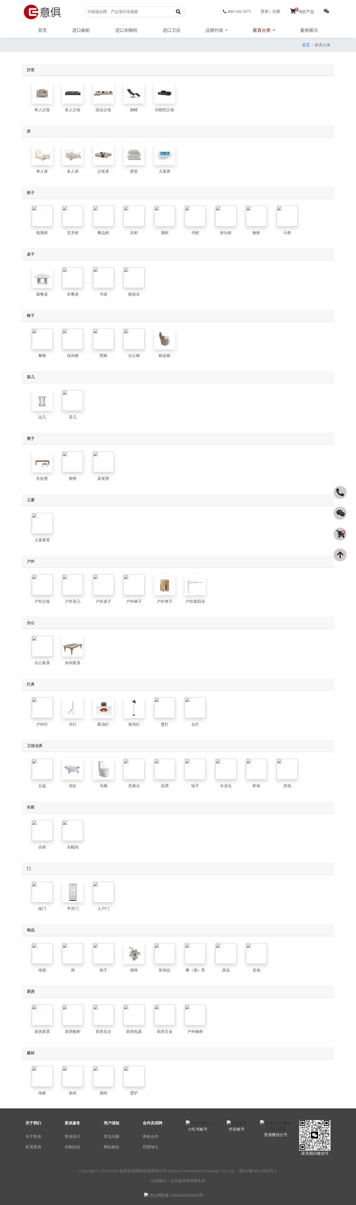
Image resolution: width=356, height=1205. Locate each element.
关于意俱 (33, 1136)
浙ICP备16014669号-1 (258, 1171)
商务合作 (150, 1136)
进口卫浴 (171, 30)
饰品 (31, 930)
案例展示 (309, 30)
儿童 (31, 500)
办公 (31, 623)
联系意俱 (33, 1147)
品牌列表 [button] (215, 30)
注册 (276, 11)
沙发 (31, 70)
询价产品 (305, 12)
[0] (340, 543)
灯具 (31, 684)
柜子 (31, 193)
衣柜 (31, 807)
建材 (31, 1053)
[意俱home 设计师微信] (326, 12)
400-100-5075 (239, 11)
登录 (264, 11)
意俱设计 (72, 1136)
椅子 (31, 315)
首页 (42, 30)
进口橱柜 (81, 30)
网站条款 (111, 1147)
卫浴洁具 (34, 746)
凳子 (31, 438)
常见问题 (111, 1136)
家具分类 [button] (262, 30)
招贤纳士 (150, 1147)
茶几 (31, 377)
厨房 (31, 991)
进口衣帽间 (126, 30)
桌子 (31, 254)
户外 (31, 561)
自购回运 (72, 1147)
